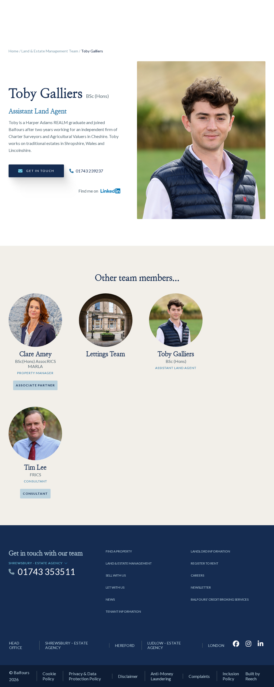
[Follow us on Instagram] (248, 645)
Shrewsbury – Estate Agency (66, 645)
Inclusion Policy (231, 676)
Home (13, 51)
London (216, 645)
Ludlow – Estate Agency (164, 645)
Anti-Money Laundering (162, 676)
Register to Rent (204, 563)
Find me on (88, 190)
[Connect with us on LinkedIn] (260, 645)
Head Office (15, 645)
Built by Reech (252, 676)
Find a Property (119, 551)
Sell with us (116, 575)
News (110, 599)
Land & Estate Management (129, 563)
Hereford (125, 645)
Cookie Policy (49, 676)
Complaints (199, 676)
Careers (197, 575)
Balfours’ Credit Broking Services (220, 599)
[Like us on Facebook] (236, 645)
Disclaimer (128, 676)
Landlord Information (210, 551)
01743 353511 (46, 571)
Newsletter (201, 587)
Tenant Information (123, 611)
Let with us (115, 587)
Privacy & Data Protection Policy (85, 676)
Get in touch (40, 171)
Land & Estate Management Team (49, 51)
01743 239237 (89, 170)
